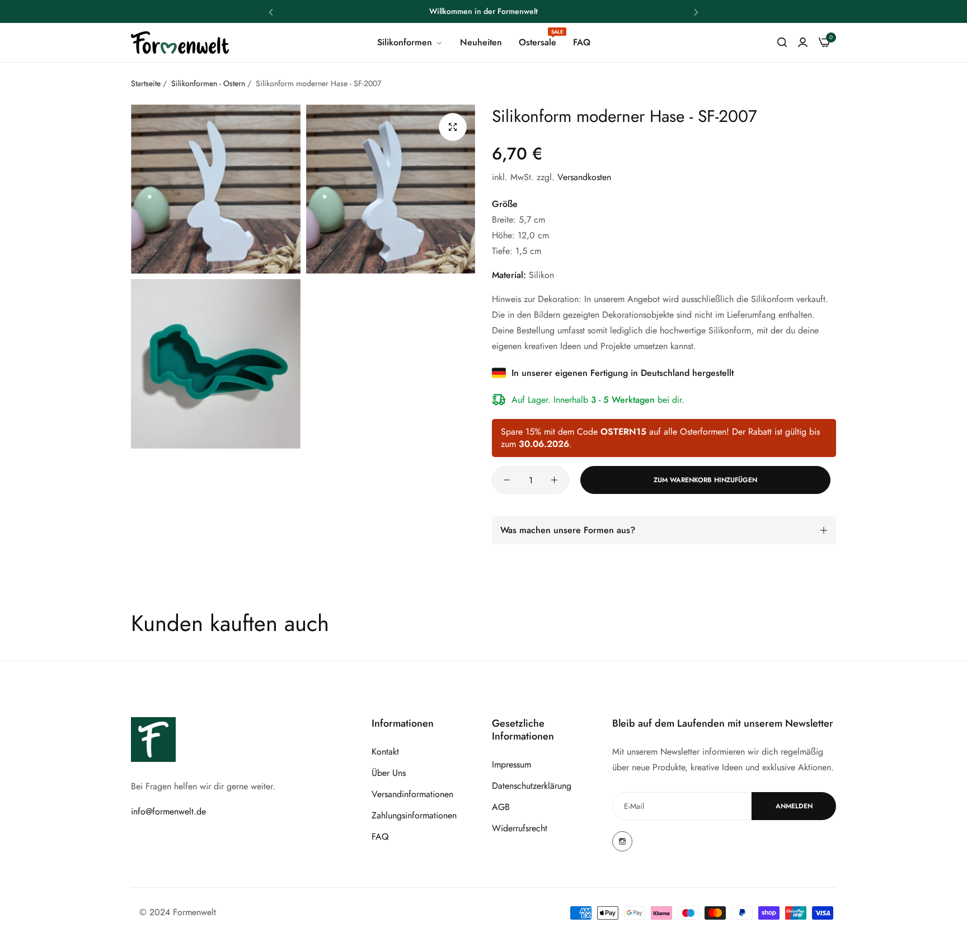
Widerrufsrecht (519, 828)
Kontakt (385, 751)
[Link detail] (622, 841)
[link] (410, 42)
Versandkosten (584, 177)
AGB (501, 807)
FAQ (380, 836)
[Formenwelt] (180, 42)
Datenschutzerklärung (531, 785)
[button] (270, 11)
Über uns (389, 772)
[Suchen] (782, 42)
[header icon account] (803, 42)
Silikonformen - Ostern (208, 83)
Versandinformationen (412, 794)
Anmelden (794, 806)
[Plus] (554, 480)
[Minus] (507, 480)
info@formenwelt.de (168, 811)
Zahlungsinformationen (414, 815)
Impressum (511, 764)
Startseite (146, 83)
